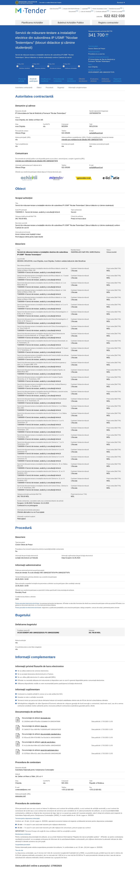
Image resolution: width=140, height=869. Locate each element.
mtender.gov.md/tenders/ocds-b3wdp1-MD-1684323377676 (36, 161)
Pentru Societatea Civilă (100, 9)
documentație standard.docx (51, 734)
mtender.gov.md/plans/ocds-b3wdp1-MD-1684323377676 (82, 139)
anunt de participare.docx (50, 750)
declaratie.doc (46, 718)
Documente (73, 11)
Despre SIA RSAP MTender (71, 9)
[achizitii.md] (29, 178)
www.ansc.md (20, 796)
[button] (121, 2)
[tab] (21, 80)
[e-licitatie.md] (111, 178)
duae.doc (44, 726)
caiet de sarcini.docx (48, 742)
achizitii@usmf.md (96, 133)
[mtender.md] (56, 178)
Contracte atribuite (102, 11)
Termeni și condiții (118, 11)
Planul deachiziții (22, 80)
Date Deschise (55, 9)
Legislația (86, 9)
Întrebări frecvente (115, 9)
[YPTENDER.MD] (83, 178)
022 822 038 (114, 15)
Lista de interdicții (86, 11)
